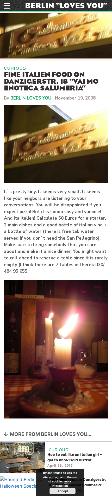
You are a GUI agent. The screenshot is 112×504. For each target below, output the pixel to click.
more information (61, 483)
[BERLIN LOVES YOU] (66, 5)
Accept (62, 491)
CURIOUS (15, 68)
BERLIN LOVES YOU (30, 98)
